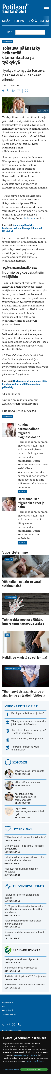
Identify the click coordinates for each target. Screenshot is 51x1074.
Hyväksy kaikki (34, 1069)
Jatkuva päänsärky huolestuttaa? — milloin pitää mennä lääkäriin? (22, 228)
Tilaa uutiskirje (9, 1014)
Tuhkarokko (11, 597)
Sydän (6, 21)
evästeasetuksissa (34, 1061)
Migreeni (22, 492)
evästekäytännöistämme (25, 1055)
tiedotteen (29, 218)
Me (3, 1006)
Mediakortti (7, 1002)
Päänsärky (7, 42)
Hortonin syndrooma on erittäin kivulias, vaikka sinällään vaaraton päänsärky (24, 384)
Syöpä (33, 21)
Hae (9, 32)
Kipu (7, 635)
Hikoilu (9, 559)
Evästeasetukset (11, 1069)
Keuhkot (20, 21)
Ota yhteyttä (7, 1010)
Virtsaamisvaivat (13, 669)
